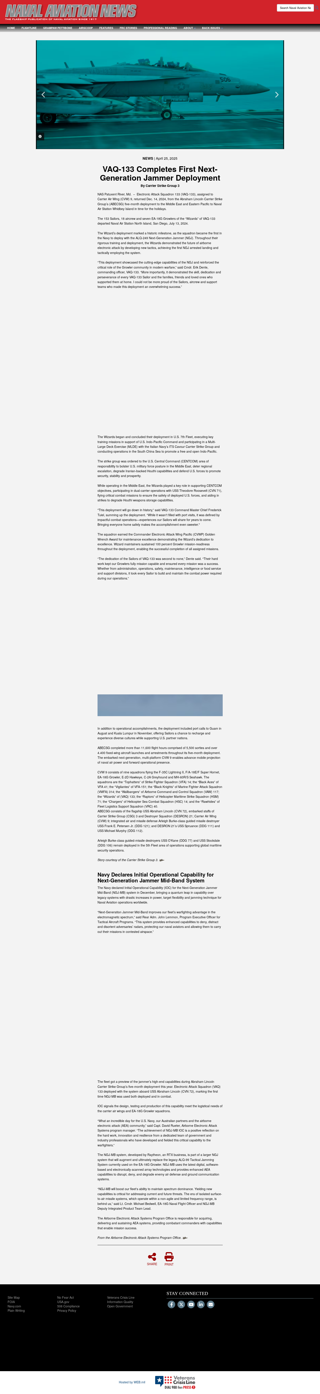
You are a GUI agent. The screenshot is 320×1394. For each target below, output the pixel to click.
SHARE (152, 1264)
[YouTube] (191, 1305)
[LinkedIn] (201, 1305)
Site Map (14, 1297)
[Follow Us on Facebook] (171, 1305)
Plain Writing (16, 1310)
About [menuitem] (188, 28)
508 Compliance (68, 1306)
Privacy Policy (66, 1310)
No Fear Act (65, 1297)
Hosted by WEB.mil (132, 1382)
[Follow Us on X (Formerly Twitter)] (181, 1305)
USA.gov (63, 1302)
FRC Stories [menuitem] (128, 28)
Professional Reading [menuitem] (160, 28)
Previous (43, 94)
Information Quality (120, 1302)
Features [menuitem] (106, 28)
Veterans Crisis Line (121, 1297)
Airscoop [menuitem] (86, 28)
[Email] (210, 1305)
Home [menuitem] (11, 28)
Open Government (120, 1306)
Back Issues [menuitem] (211, 28)
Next (276, 94)
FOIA (11, 1302)
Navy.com (14, 1306)
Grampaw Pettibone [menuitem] (57, 28)
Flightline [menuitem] (29, 28)
